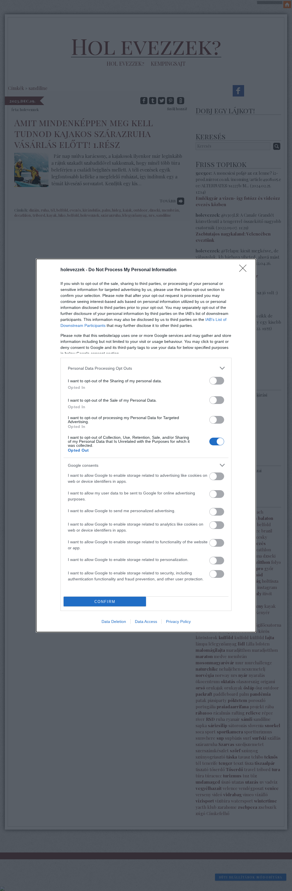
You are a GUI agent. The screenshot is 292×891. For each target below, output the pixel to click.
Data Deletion (114, 621)
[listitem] (146, 368)
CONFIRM (104, 602)
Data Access (146, 621)
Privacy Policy (178, 621)
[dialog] (146, 445)
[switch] (216, 381)
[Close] (244, 270)
